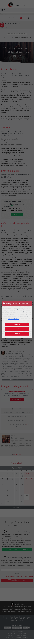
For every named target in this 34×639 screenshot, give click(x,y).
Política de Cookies (13, 319)
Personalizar (17, 329)
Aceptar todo (17, 333)
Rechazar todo (17, 324)
